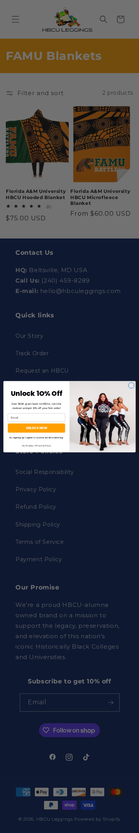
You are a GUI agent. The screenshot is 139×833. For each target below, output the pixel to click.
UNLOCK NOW (36, 428)
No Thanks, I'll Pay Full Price (36, 445)
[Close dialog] (131, 385)
